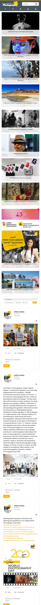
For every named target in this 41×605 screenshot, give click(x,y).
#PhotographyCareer (11, 536)
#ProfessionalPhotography (13, 538)
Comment (20, 353)
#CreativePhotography (11, 540)
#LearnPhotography (26, 531)
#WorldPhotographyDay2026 (14, 527)
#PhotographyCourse (11, 531)
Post (6, 366)
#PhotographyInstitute (11, 534)
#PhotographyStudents (29, 534)
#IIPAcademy (30, 527)
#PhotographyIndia (27, 540)
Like (8, 592)
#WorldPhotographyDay (12, 525)
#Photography (8, 529)
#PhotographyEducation (23, 529)
